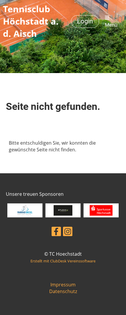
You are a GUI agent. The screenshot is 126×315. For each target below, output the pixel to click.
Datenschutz (63, 291)
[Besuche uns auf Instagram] (67, 232)
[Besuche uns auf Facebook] (56, 232)
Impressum (63, 284)
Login (85, 21)
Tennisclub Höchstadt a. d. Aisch (31, 21)
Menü (111, 25)
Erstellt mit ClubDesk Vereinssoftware (63, 261)
